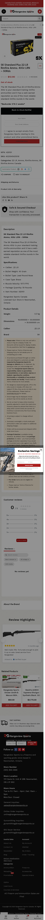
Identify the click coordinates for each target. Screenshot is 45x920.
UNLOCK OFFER (29, 465)
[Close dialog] (41, 450)
